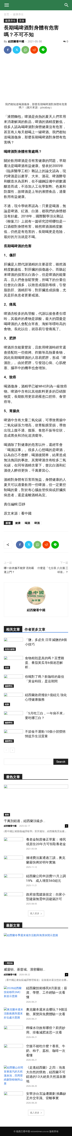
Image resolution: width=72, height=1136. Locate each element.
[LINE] (43, 50)
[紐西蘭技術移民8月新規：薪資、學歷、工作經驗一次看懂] (13, 992)
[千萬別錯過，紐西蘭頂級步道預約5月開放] (36, 800)
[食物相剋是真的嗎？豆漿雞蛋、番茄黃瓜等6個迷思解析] (13, 662)
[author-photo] (36, 604)
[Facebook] (8, 50)
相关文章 (13, 629)
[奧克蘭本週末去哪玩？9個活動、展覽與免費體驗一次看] (13, 1014)
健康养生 (18, 14)
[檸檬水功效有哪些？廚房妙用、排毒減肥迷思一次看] (13, 1032)
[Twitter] (16, 50)
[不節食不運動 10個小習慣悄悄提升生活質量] (13, 736)
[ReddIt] (34, 50)
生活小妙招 (10, 649)
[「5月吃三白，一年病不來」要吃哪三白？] (13, 717)
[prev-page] (6, 750)
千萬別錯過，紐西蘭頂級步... (24, 821)
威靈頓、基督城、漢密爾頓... (24, 969)
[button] (6, 5)
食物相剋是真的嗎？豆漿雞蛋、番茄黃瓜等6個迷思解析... (44, 662)
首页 (6, 14)
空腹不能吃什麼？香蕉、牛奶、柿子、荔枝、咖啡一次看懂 (45, 1050)
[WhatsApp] (25, 50)
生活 (7, 667)
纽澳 (7, 704)
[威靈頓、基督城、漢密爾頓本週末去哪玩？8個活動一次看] (36, 949)
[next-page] (12, 750)
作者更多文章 (35, 629)
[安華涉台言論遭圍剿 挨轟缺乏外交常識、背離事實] (13, 1098)
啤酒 (37, 523)
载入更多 (34, 913)
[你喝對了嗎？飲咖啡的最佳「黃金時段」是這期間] (13, 681)
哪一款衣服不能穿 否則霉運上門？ (19, 570)
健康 (18, 523)
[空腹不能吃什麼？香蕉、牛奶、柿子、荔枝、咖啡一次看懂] (13, 1050)
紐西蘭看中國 (16, 41)
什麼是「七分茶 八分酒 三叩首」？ (52, 570)
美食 (21, 20)
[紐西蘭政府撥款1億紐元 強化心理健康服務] (13, 699)
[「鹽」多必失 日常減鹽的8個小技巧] (13, 644)
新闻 (7, 814)
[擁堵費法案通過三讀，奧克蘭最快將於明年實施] (13, 862)
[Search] (66, 5)
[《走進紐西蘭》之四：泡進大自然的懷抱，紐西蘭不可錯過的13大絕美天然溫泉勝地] (13, 1075)
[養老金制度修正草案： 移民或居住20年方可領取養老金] (13, 844)
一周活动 (9, 963)
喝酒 (27, 523)
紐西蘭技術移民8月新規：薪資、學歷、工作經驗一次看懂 (46, 992)
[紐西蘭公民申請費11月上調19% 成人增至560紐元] (13, 880)
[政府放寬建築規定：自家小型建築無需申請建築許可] (13, 899)
